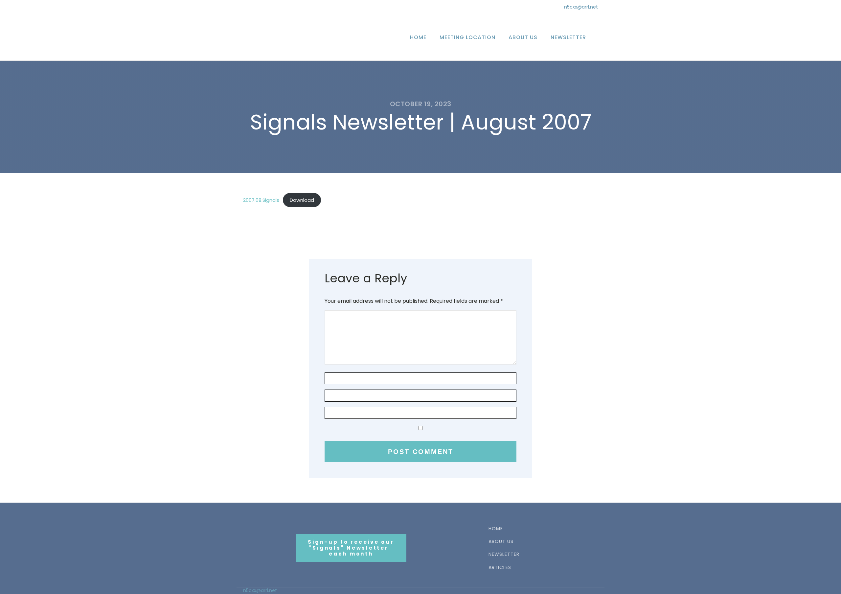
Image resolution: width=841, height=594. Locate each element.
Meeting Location (467, 37)
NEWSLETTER (504, 554)
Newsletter (568, 37)
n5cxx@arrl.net (581, 7)
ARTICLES (500, 567)
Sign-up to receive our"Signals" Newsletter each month (351, 547)
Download (302, 200)
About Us (523, 37)
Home (418, 37)
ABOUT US (501, 541)
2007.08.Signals (261, 200)
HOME (496, 528)
